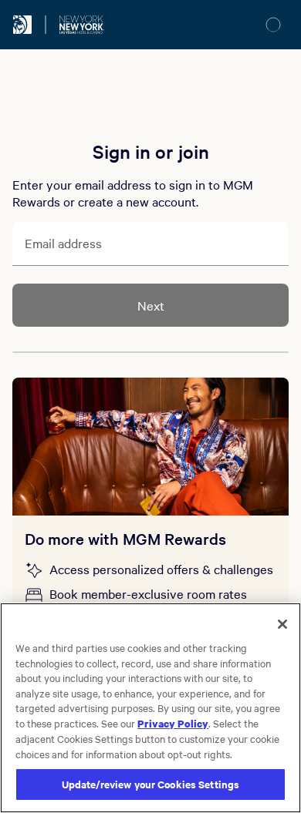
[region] (150, 708)
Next (150, 305)
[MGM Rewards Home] (22, 24)
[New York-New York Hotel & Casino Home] (82, 24)
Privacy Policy (172, 723)
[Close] (282, 624)
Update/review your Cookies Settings (151, 784)
